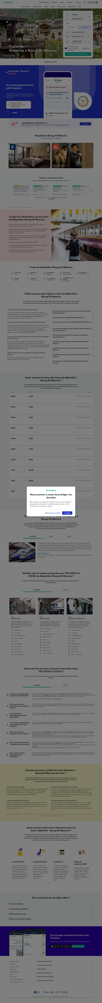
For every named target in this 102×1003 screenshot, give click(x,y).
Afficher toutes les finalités (52, 513)
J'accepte (67, 513)
